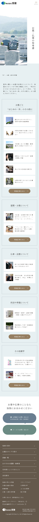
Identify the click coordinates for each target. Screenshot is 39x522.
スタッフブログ (25, 482)
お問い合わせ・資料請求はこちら (13, 497)
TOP (3, 75)
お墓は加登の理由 (8, 485)
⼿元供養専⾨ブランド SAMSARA (13, 504)
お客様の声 (24, 485)
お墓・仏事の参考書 (8, 492)
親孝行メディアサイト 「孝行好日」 (14, 501)
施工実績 (23, 492)
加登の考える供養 (8, 482)
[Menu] (36, 3)
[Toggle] (34, 446)
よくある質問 (25, 489)
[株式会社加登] (9, 3)
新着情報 (5, 489)
